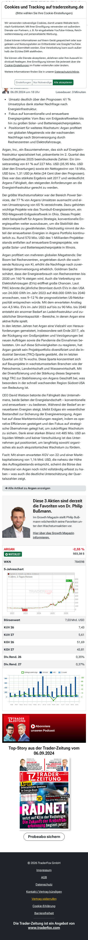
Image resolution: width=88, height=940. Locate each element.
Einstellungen (23, 82)
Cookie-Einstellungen (17, 65)
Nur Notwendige (42, 82)
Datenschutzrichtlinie (67, 71)
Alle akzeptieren (63, 82)
